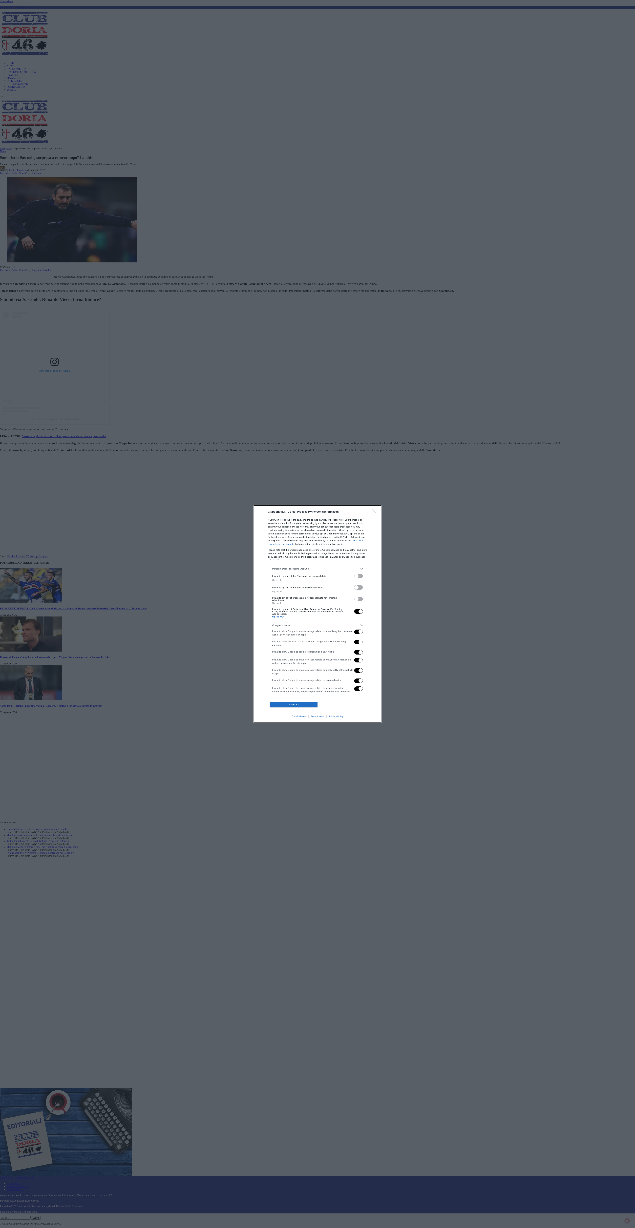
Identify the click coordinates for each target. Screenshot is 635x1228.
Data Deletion (299, 716)
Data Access (317, 716)
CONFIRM (294, 704)
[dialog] (317, 614)
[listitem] (317, 569)
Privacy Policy (336, 716)
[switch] (358, 576)
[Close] (375, 512)
